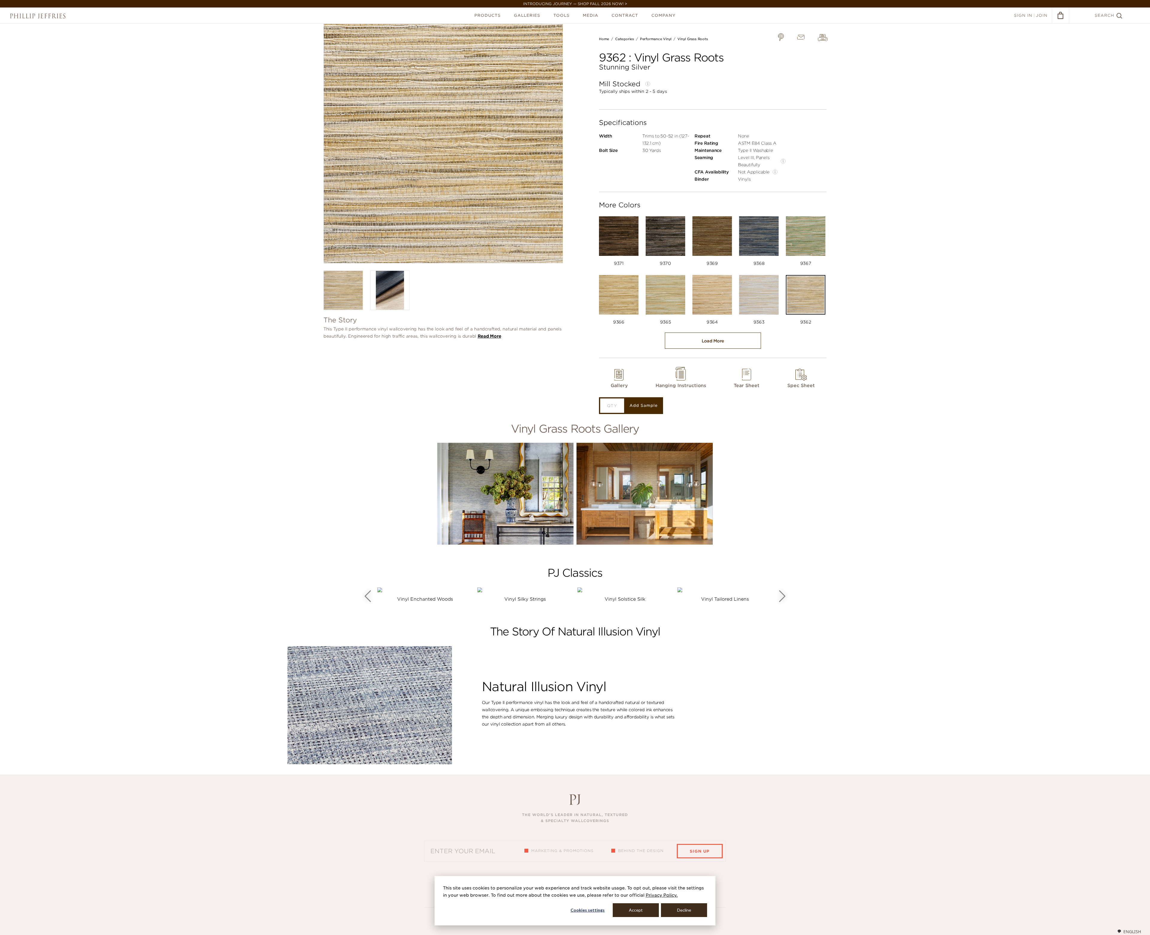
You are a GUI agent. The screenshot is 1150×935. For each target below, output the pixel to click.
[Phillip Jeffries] (37, 16)
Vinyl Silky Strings (525, 599)
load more (713, 341)
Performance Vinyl (655, 39)
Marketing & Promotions (562, 851)
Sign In (1023, 15)
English (1132, 931)
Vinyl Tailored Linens (725, 599)
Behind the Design (641, 851)
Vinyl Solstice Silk (625, 599)
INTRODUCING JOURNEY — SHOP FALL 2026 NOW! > (575, 3)
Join (1042, 15)
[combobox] (1129, 931)
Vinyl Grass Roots (692, 39)
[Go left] (367, 596)
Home (604, 39)
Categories (624, 39)
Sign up (699, 851)
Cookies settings (588, 910)
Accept (636, 910)
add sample (644, 405)
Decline (684, 910)
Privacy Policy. (662, 895)
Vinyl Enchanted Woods (425, 599)
